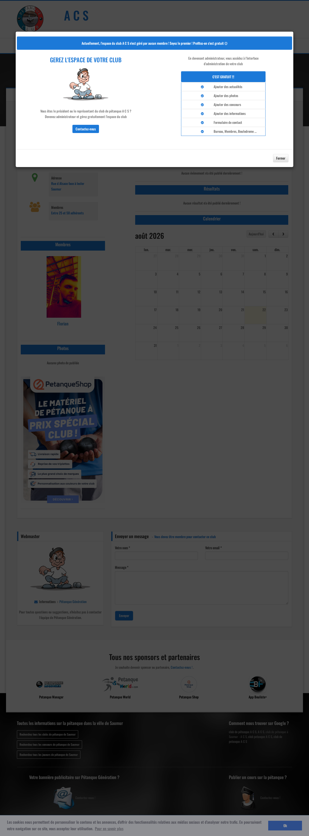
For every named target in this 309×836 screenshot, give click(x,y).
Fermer (280, 158)
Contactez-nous (86, 128)
